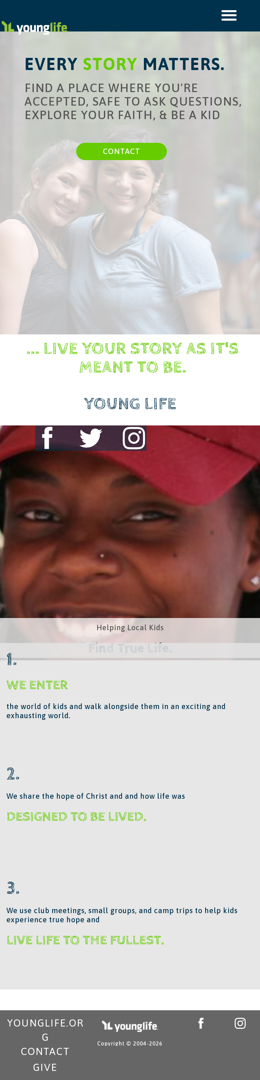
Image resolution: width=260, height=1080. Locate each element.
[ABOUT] (134, 438)
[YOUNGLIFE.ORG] (45, 1027)
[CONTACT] (121, 151)
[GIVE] (45, 1067)
